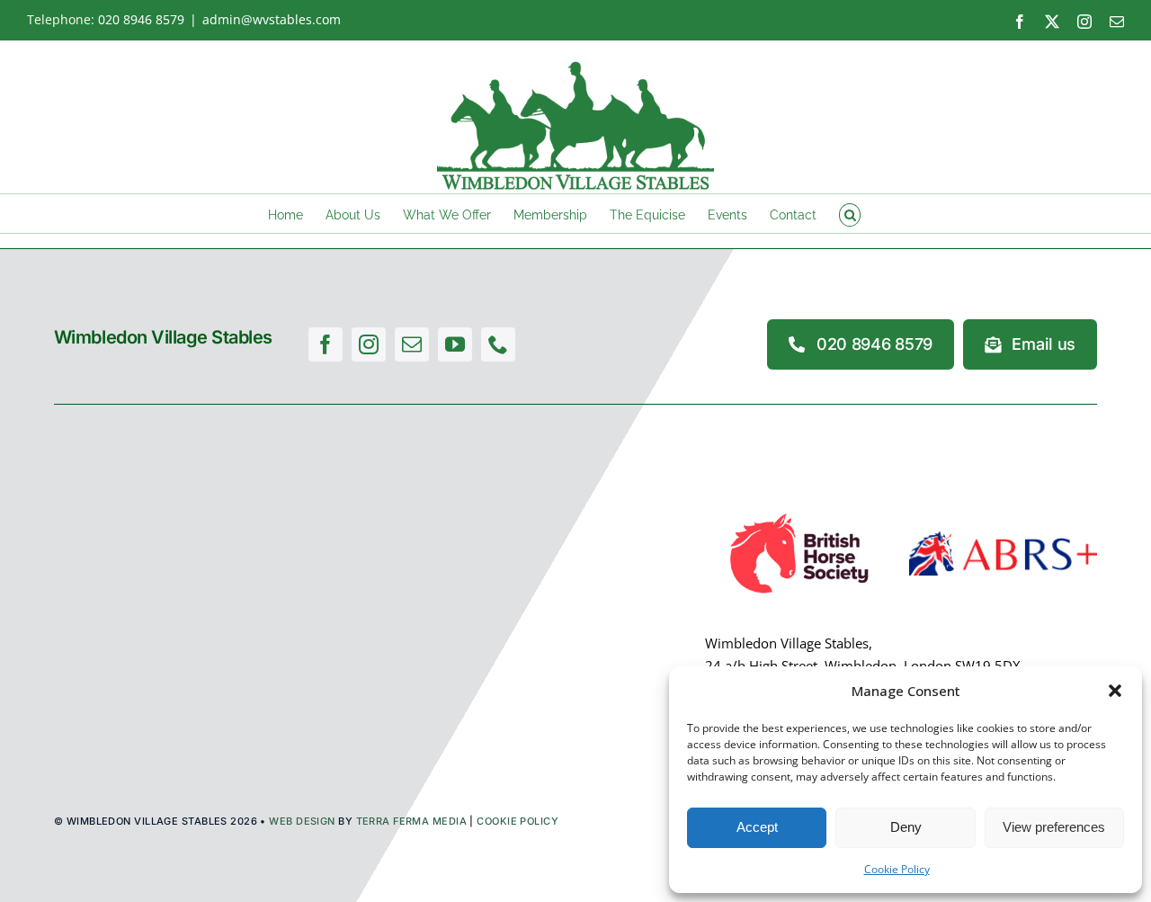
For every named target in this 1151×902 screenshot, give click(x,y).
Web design (302, 821)
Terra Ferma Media (411, 821)
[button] (1115, 691)
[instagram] (369, 344)
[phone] (498, 344)
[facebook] (325, 344)
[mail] (412, 344)
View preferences (1054, 827)
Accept (757, 827)
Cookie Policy (897, 869)
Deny (906, 827)
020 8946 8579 (141, 19)
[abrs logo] (1003, 538)
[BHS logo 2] (799, 513)
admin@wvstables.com (271, 19)
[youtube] (455, 344)
